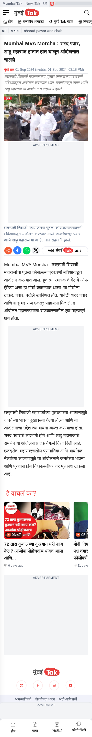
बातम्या (15, 31)
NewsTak (33, 4)
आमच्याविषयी (23, 699)
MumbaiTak (12, 4)
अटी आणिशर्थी (68, 699)
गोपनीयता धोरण (45, 699)
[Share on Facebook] (17, 250)
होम (4, 31)
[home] (46, 672)
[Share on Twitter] (36, 250)
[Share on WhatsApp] (26, 250)
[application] (46, 117)
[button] (37, 520)
